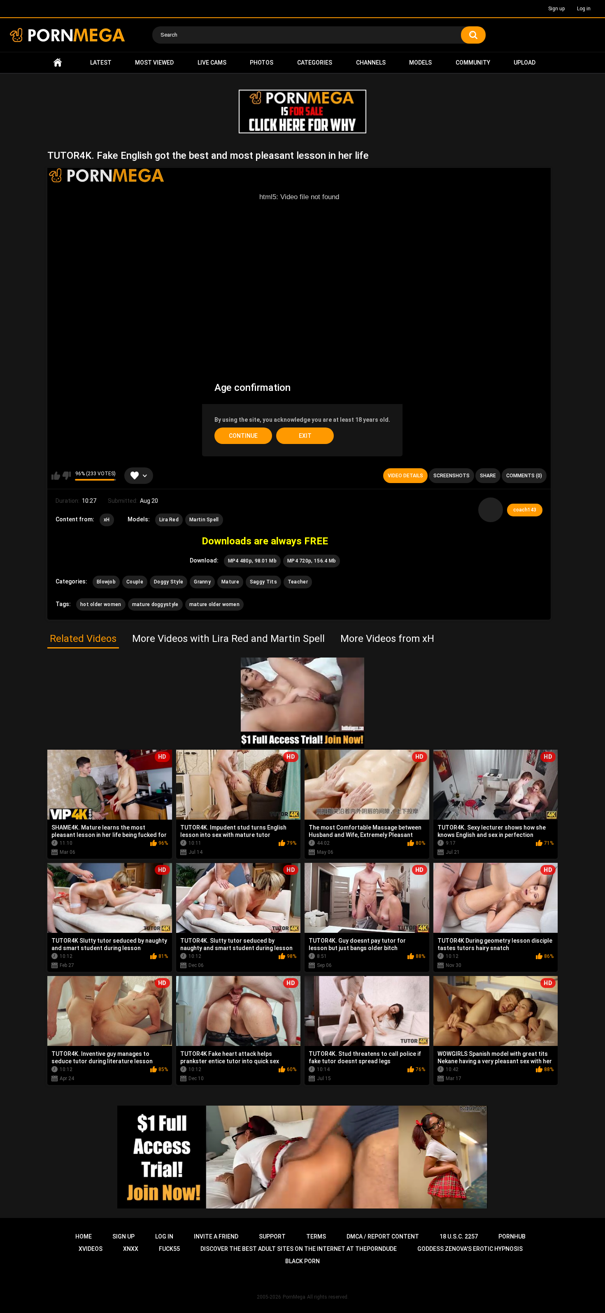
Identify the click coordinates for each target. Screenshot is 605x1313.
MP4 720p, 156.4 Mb (311, 561)
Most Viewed (154, 62)
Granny (202, 582)
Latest (101, 62)
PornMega (294, 1297)
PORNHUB (512, 1236)
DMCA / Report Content (383, 1236)
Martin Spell (204, 520)
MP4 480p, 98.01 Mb (252, 561)
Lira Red (169, 520)
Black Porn (302, 1261)
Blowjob (106, 582)
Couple (134, 582)
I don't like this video (66, 476)
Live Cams (212, 62)
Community (473, 62)
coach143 (524, 510)
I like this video (55, 476)
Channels (371, 62)
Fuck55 (169, 1249)
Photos (261, 62)
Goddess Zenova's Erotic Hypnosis (470, 1249)
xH (107, 520)
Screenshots (451, 476)
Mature (230, 582)
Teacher (298, 582)
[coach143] (490, 509)
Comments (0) (524, 476)
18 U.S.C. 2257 (459, 1236)
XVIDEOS (90, 1249)
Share (488, 476)
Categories (314, 62)
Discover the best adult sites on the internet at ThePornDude (298, 1249)
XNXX (130, 1249)
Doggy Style (168, 582)
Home (57, 62)
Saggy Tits (263, 582)
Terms (316, 1236)
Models (420, 62)
